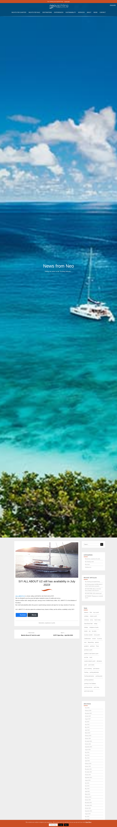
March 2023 (87, 794)
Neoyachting (91, 642)
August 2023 (88, 780)
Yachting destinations (89, 676)
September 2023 (88, 777)
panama (97, 642)
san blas (86, 657)
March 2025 (87, 733)
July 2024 (87, 752)
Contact (103, 12)
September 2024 (88, 746)
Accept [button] (60, 824)
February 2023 (88, 797)
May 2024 (87, 758)
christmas (86, 620)
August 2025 (88, 719)
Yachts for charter (18, 12)
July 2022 (87, 816)
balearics (86, 612)
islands (85, 631)
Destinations (47, 12)
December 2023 (88, 769)
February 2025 (88, 735)
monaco (94, 638)
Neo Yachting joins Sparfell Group (92, 581)
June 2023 (87, 786)
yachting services (88, 687)
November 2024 (88, 741)
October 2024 (88, 744)
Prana (97, 646)
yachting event (99, 676)
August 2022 (88, 813)
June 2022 (87, 819)
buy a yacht (96, 612)
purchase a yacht (88, 650)
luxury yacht (97, 635)
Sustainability (71, 12)
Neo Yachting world (89, 561)
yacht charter (91, 665)
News (95, 12)
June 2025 (87, 724)
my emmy (99, 638)
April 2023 (87, 791)
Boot (91, 612)
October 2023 (88, 774)
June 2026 (87, 707)
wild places (99, 661)
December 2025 (88, 713)
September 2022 (88, 811)
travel (91, 657)
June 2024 (87, 755)
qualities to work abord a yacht (91, 653)
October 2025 (88, 716)
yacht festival (96, 668)
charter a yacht (93, 616)
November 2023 (88, 772)
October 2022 (88, 808)
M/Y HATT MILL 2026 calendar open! (93, 593)
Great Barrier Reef (88, 623)
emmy (91, 620)
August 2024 (88, 749)
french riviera (97, 620)
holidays (86, 627)
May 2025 (87, 727)
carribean (86, 616)
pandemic (86, 646)
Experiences (58, 12)
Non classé (87, 564)
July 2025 (87, 721)
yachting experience (88, 680)
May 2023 (87, 788)
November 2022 (88, 805)
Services (81, 12)
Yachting (86, 672)
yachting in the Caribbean (90, 683)
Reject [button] (66, 824)
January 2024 (88, 766)
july (89, 631)
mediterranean (87, 638)
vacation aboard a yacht (89, 661)
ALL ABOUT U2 (20, 596)
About (89, 12)
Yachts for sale (34, 12)
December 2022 (88, 802)
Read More (88, 822)
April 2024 (87, 760)
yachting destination (94, 672)
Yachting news (88, 567)
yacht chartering (88, 668)
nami (85, 642)
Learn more (67, 1)
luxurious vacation (88, 635)
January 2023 (88, 799)
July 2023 (87, 783)
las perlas (94, 631)
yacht (85, 665)
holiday (95, 623)
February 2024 (88, 763)
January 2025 (88, 738)
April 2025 (87, 730)
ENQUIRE (113, 5)
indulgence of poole (93, 627)
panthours (92, 646)
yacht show (96, 687)
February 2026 (88, 710)
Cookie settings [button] (53, 824)
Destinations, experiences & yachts (47, 623)
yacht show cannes (88, 691)
